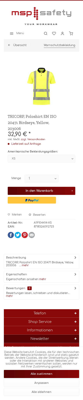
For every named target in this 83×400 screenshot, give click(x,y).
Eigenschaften (16, 274)
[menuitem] (16, 33)
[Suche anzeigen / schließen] (45, 33)
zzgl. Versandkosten (33, 139)
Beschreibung (16, 257)
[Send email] (32, 237)
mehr (25, 265)
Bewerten (39, 214)
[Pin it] (25, 237)
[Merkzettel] (54, 33)
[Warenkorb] (71, 33)
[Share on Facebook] (11, 237)
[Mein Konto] (62, 33)
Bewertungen (15, 288)
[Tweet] (18, 237)
